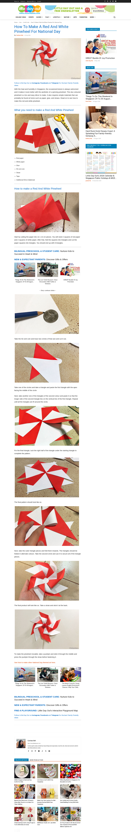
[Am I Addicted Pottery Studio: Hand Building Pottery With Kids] (70, 791)
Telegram (54, 83)
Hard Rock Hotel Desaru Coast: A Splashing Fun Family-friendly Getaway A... (100, 133)
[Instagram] (108, 1)
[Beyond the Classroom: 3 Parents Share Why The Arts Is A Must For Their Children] (24, 791)
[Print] (38, 729)
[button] (114, 17)
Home (16, 22)
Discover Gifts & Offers (57, 259)
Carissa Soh (19, 35)
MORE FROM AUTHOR (36, 760)
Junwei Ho (88, 180)
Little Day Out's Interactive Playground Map (58, 710)
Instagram (36, 83)
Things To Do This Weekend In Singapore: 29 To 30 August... (99, 97)
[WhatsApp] (29, 729)
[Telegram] (43, 729)
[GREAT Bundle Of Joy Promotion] (70, 270)
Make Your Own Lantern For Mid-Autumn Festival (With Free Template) (46, 802)
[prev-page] (15, 830)
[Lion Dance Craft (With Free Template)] (47, 771)
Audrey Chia (89, 138)
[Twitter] (110, 1)
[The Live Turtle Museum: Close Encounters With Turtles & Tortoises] (47, 270)
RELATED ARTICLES (21, 760)
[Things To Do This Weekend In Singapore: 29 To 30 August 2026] (24, 270)
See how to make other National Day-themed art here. (35, 662)
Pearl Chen (88, 101)
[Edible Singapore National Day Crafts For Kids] (24, 771)
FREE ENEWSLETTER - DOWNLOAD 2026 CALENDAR (99, 146)
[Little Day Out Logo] (29, 9)
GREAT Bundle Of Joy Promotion (100, 58)
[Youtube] (116, 1)
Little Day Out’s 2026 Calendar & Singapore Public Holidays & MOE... (101, 177)
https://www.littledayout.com (34, 743)
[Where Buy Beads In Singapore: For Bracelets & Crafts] (70, 771)
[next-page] (18, 830)
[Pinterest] (25, 729)
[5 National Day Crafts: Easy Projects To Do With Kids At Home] (24, 814)
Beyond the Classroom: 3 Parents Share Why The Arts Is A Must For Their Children (24, 802)
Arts (20, 22)
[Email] (34, 729)
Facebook (44, 83)
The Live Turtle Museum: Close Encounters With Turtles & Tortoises (47, 281)
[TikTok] (43, 751)
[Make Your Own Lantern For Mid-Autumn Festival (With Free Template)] (47, 791)
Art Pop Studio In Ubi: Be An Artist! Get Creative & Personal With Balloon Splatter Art (70, 824)
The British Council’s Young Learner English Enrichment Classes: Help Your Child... (70, 685)
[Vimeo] (113, 1)
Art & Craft (26, 22)
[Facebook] (105, 1)
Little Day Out (89, 60)
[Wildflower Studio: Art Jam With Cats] (47, 814)
